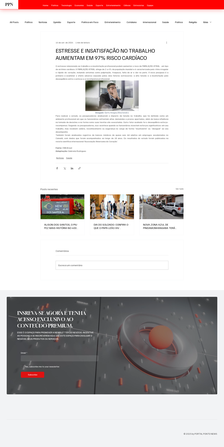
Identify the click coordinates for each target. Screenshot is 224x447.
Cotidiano (132, 22)
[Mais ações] (166, 42)
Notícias (43, 22)
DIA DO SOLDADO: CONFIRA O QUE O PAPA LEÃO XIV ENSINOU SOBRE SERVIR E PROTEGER (111, 226)
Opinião (57, 22)
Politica (179, 22)
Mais (205, 22)
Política (28, 22)
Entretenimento (113, 22)
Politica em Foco (89, 22)
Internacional (149, 22)
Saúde (165, 22)
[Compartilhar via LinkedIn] (72, 168)
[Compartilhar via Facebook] (57, 168)
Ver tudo (180, 188)
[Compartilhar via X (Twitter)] (64, 168)
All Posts (14, 22)
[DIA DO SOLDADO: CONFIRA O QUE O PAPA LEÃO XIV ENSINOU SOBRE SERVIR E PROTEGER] (112, 206)
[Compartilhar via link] (79, 168)
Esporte (71, 22)
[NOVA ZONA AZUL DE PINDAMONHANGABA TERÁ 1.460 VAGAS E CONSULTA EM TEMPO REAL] (161, 206)
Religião (193, 22)
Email (24, 352)
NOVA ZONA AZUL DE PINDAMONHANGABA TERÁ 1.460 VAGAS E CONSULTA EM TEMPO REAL (160, 226)
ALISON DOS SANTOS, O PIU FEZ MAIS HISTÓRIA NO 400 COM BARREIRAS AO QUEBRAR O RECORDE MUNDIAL (62, 226)
